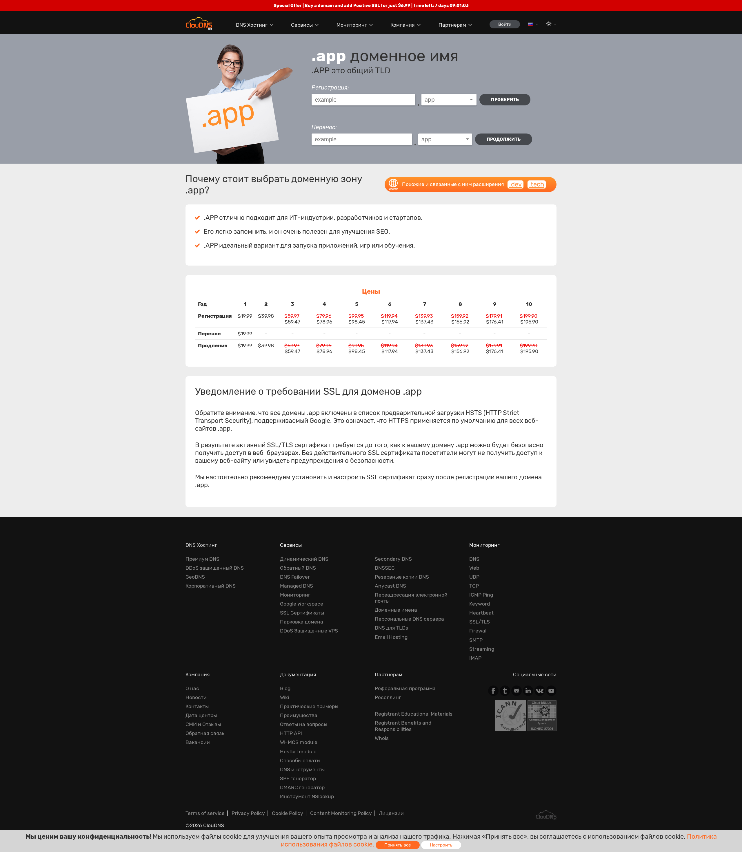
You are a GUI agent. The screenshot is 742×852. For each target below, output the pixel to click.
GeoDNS (195, 577)
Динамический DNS (304, 559)
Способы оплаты (300, 760)
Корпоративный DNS (211, 586)
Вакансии (198, 742)
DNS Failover (295, 577)
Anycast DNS (390, 586)
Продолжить (504, 139)
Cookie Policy (287, 813)
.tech (536, 184)
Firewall (478, 631)
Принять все (397, 845)
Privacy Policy (248, 813)
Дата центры (201, 715)
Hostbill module (298, 751)
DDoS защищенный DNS (215, 568)
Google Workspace (301, 604)
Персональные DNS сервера (409, 619)
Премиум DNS (202, 559)
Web (474, 568)
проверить (505, 99)
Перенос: (324, 127)
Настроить (441, 845)
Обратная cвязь (205, 733)
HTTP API (291, 733)
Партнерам (452, 25)
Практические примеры (309, 706)
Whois (382, 738)
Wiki (284, 697)
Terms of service (205, 813)
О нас (192, 688)
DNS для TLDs (391, 628)
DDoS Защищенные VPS (309, 631)
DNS (474, 559)
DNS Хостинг (252, 25)
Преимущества (298, 715)
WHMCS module (298, 742)
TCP (474, 586)
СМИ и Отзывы (203, 724)
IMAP (475, 658)
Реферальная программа (405, 688)
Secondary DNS (393, 559)
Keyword (479, 604)
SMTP (476, 640)
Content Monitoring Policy (341, 813)
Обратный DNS (298, 568)
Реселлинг (388, 697)
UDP (474, 577)
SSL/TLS (479, 622)
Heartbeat (481, 613)
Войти (504, 24)
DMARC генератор (302, 787)
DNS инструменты (302, 769)
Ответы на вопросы (303, 724)
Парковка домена (301, 622)
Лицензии (391, 813)
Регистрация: (330, 87)
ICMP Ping (481, 595)
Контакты (197, 706)
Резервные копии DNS (402, 577)
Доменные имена (396, 610)
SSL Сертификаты (302, 613)
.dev (515, 184)
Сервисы (302, 25)
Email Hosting (391, 637)
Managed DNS (296, 586)
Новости (196, 697)
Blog (285, 688)
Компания (402, 25)
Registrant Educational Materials (413, 714)
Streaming (481, 649)
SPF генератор (298, 778)
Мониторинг (352, 25)
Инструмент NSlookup (307, 796)
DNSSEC (385, 568)
